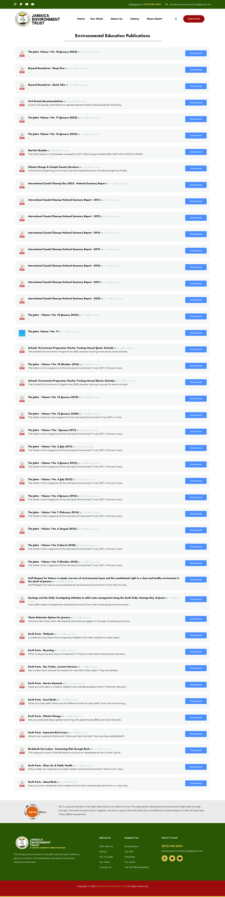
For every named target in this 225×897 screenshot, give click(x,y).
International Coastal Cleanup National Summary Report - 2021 (64, 282)
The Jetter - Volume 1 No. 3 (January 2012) (52, 463)
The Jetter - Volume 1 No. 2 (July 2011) (50, 446)
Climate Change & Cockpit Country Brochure (53, 167)
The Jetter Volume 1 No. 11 (43, 331)
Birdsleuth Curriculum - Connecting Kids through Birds (59, 749)
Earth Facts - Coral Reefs (42, 699)
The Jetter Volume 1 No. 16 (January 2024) (52, 134)
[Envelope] (32, 4)
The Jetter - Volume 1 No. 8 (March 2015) (51, 545)
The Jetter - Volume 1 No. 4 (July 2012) (50, 479)
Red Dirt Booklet (37, 150)
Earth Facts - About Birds (42, 782)
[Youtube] (26, 4)
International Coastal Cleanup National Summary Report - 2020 (64, 298)
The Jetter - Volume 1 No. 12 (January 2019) (53, 397)
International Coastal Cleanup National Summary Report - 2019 (64, 249)
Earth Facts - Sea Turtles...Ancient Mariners (52, 666)
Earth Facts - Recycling (41, 650)
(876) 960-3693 (152, 4)
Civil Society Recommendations (45, 101)
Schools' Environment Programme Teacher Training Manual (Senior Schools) (71, 380)
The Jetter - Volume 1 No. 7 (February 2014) (53, 512)
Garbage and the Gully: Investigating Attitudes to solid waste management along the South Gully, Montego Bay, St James (96, 598)
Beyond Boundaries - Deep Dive (46, 68)
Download (196, 53)
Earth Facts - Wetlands (41, 634)
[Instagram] (15, 4)
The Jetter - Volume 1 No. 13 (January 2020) (53, 413)
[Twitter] (21, 4)
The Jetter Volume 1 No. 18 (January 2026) (52, 52)
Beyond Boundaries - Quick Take (46, 85)
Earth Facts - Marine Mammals (45, 683)
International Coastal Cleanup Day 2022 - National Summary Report (67, 183)
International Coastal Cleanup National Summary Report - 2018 (64, 265)
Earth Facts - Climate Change (44, 716)
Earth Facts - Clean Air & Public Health (50, 765)
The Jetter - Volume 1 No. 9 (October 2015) (52, 561)
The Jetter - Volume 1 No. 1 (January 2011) (52, 430)
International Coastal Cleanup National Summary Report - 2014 (64, 200)
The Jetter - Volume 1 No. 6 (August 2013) (52, 528)
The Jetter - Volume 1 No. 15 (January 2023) (53, 315)
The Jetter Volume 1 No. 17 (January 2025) (52, 117)
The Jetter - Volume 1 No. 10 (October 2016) (53, 364)
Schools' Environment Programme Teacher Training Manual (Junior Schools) (70, 348)
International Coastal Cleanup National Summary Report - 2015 (64, 216)
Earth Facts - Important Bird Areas (47, 732)
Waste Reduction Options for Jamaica (49, 617)
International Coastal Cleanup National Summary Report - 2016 (64, 232)
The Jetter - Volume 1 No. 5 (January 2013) (52, 496)
